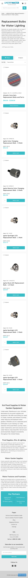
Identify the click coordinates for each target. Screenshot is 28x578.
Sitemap (14, 526)
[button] (7, 58)
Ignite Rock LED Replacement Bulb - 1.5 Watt (13, 284)
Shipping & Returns (14, 522)
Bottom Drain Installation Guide (14, 515)
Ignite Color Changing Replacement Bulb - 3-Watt (12, 142)
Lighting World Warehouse (7, 498)
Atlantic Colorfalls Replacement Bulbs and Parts (13, 96)
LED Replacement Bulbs (8, 47)
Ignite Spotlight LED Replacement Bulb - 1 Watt (12, 237)
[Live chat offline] (22, 575)
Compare (20, 58)
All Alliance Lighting (7, 501)
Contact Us (14, 524)
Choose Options (14, 105)
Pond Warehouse (21, 497)
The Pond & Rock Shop (21, 502)
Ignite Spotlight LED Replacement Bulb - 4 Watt (12, 379)
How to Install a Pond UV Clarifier (14, 518)
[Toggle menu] (2, 3)
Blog (14, 520)
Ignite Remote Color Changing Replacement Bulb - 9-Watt (13, 189)
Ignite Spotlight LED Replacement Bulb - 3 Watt (12, 331)
